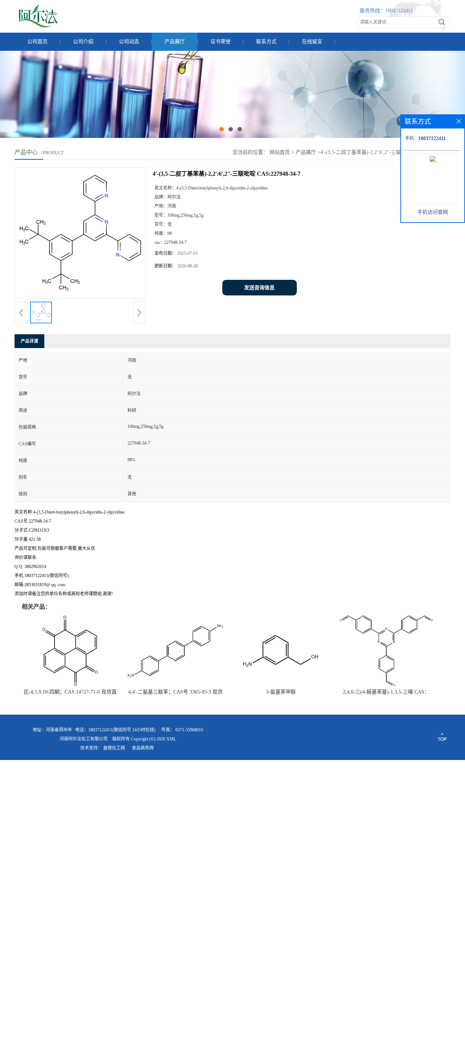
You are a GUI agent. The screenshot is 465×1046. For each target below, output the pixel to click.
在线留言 (312, 41)
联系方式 (266, 41)
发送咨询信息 (259, 287)
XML (171, 738)
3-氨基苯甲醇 (281, 692)
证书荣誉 (220, 41)
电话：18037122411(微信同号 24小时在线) (115, 729)
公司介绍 (83, 41)
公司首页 (37, 41)
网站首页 (280, 152)
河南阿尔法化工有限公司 (84, 738)
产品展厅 (175, 41)
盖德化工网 (114, 748)
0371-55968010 (189, 729)
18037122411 (399, 10)
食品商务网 (143, 748)
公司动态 (129, 41)
